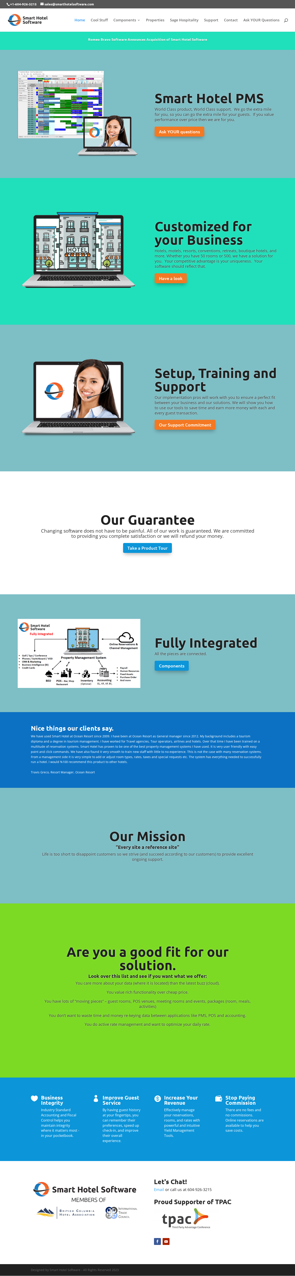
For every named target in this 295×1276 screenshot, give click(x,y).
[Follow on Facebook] (157, 1241)
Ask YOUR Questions (261, 20)
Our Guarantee (147, 519)
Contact (231, 20)
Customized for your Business (203, 233)
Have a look (170, 278)
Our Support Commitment (185, 425)
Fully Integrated (206, 642)
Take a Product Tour (147, 548)
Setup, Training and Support (216, 379)
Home (80, 20)
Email (159, 1189)
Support (211, 20)
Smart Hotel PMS (209, 98)
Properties (155, 20)
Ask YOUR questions (179, 131)
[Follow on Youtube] (166, 1241)
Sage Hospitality (184, 20)
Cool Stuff (99, 20)
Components (124, 20)
